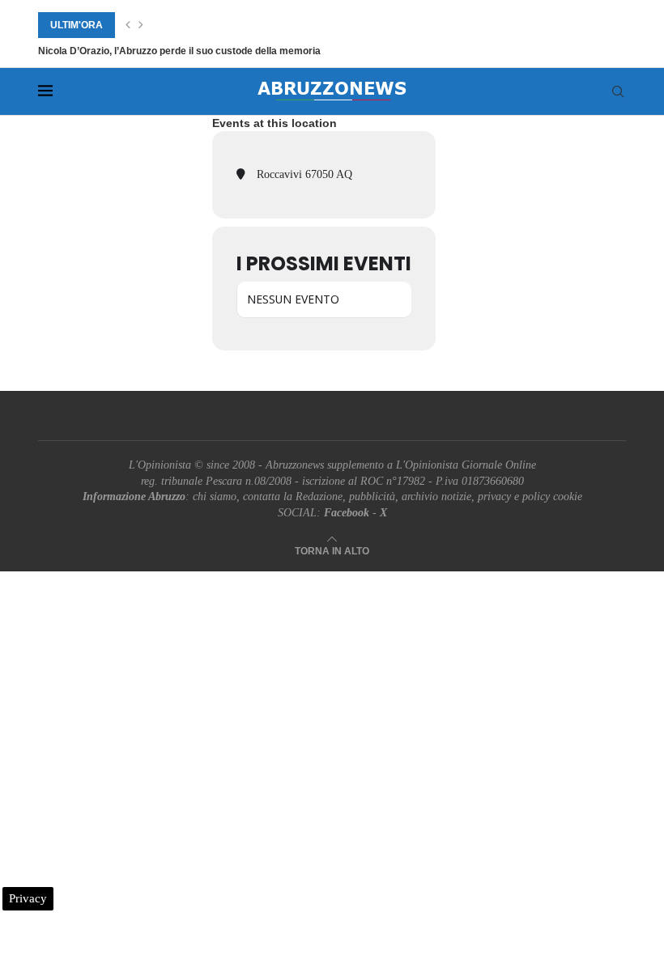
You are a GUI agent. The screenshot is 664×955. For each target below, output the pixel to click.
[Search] (618, 91)
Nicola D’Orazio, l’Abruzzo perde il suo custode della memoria (179, 51)
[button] (127, 25)
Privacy (28, 898)
